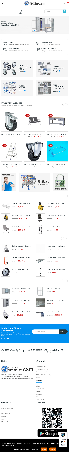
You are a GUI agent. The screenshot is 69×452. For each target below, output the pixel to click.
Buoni (3, 419)
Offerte (38, 386)
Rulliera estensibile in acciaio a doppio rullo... (56, 312)
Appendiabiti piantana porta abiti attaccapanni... (56, 269)
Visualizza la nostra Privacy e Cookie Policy (26, 449)
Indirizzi (3, 416)
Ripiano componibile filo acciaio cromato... (21, 203)
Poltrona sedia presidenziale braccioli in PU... (56, 215)
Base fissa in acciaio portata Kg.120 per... (57, 164)
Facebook (1, 339)
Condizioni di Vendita (42, 372)
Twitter (4, 339)
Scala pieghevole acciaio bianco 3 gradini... (11, 164)
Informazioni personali (7, 408)
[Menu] (66, 433)
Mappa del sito (40, 377)
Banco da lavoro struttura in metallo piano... (57, 134)
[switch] (63, 445)
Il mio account (40, 399)
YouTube (8, 339)
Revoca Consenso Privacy (43, 374)
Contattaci (39, 394)
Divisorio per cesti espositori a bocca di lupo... (56, 300)
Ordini (3, 411)
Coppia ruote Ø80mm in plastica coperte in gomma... (21, 312)
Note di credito (5, 413)
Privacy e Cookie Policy (42, 369)
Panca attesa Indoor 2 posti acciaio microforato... (34, 134)
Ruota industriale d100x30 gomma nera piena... (21, 269)
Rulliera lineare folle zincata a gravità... (56, 258)
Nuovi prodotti (40, 389)
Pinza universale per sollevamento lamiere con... (56, 203)
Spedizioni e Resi (41, 366)
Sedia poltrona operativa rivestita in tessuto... (21, 227)
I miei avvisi (4, 422)
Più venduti (39, 391)
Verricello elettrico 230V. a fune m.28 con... (21, 215)
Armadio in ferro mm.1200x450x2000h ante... (21, 300)
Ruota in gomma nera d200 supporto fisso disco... (34, 164)
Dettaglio (21, 71)
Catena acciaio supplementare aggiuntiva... (56, 246)
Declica (44, 449)
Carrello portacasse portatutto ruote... (21, 258)
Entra (37, 397)
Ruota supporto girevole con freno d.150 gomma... (11, 134)
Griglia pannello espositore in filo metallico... (56, 288)
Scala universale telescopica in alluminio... (21, 246)
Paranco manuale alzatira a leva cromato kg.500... (56, 227)
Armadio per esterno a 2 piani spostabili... (21, 288)
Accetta (53, 449)
